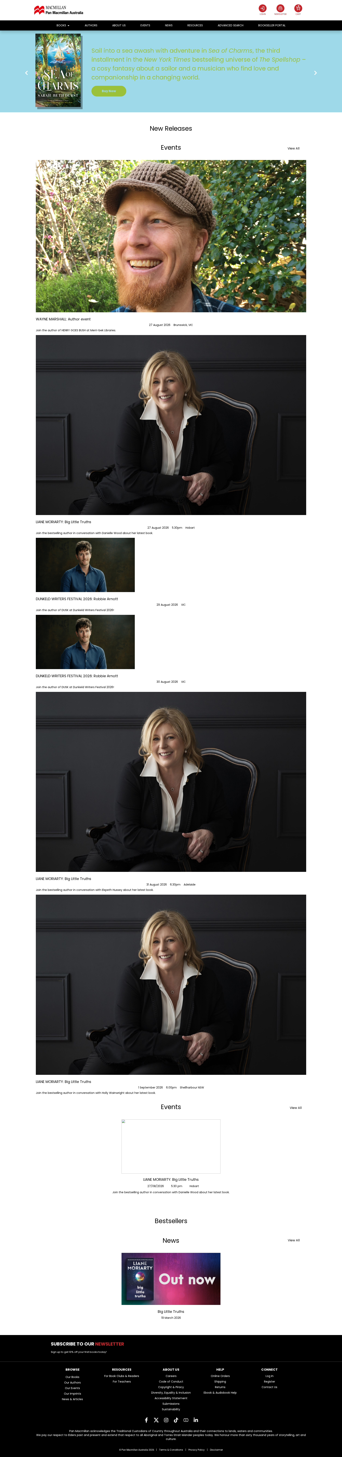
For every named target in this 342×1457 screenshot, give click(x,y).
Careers (171, 1376)
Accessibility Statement (171, 1398)
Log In (270, 1376)
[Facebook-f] (146, 1420)
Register (269, 1382)
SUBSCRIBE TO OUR (89, 1344)
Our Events (72, 1388)
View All (293, 148)
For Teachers (122, 1382)
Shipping (220, 1382)
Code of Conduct (171, 1382)
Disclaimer (216, 1449)
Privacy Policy (196, 1449)
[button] (26, 73)
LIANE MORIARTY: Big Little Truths (171, 1179)
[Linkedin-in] (196, 1420)
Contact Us (269, 1387)
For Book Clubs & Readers (121, 1376)
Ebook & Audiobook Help (220, 1393)
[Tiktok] (176, 1420)
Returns (220, 1387)
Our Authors (72, 1383)
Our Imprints (72, 1394)
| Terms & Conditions (169, 1449)
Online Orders (220, 1376)
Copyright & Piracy (171, 1387)
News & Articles (72, 1399)
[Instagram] (166, 1420)
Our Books (72, 1377)
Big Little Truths (171, 1311)
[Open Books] (68, 25)
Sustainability (171, 1409)
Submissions (171, 1404)
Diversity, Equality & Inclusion (171, 1393)
